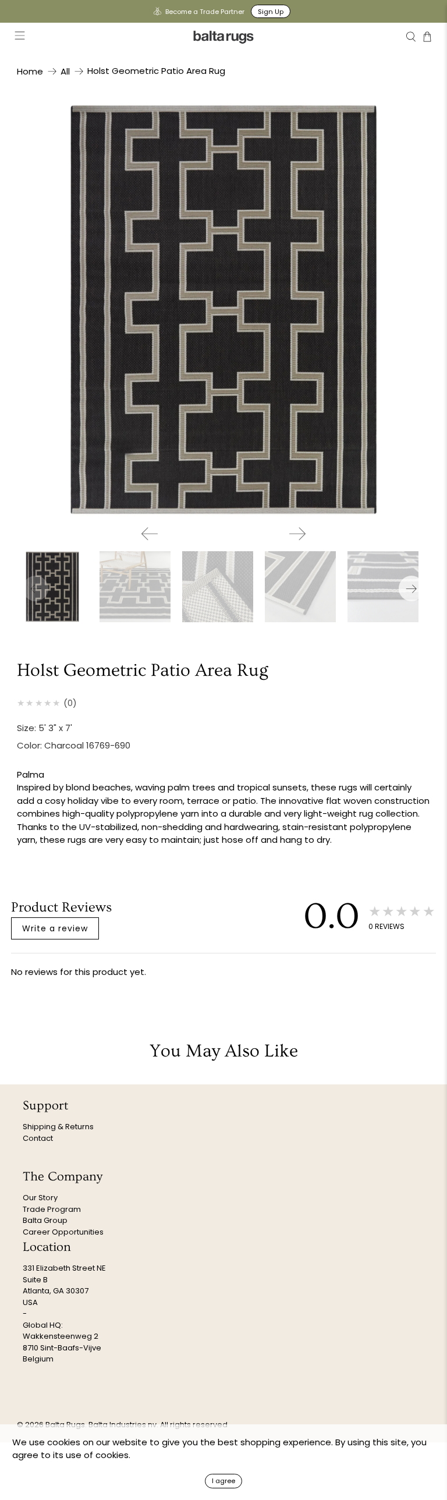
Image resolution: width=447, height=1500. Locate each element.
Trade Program (52, 1209)
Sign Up (270, 11)
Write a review (55, 928)
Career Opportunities (63, 1231)
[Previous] (149, 533)
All (65, 71)
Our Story (40, 1197)
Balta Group (45, 1220)
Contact (38, 1138)
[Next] (297, 533)
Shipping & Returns (58, 1126)
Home (30, 71)
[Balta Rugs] (223, 37)
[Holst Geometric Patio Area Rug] (223, 309)
